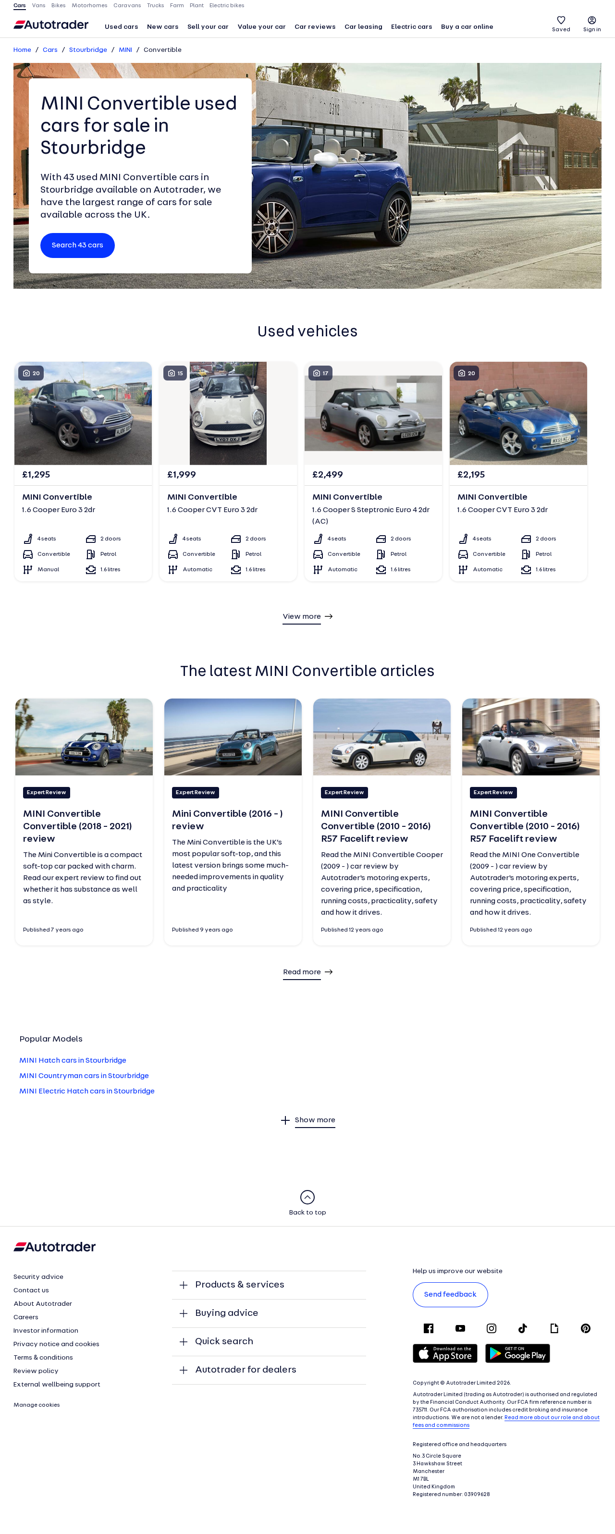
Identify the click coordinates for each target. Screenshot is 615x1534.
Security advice (38, 1277)
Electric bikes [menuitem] (227, 6)
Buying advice (226, 1313)
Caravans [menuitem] (127, 6)
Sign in (592, 30)
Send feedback (450, 1295)
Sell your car (208, 27)
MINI (125, 50)
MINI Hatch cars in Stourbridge (72, 1061)
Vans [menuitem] (39, 6)
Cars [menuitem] (19, 6)
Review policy (36, 1371)
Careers (25, 1317)
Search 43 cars (77, 245)
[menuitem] (121, 27)
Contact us (31, 1290)
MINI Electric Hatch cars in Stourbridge (87, 1091)
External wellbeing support (56, 1384)
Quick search (224, 1342)
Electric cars (411, 27)
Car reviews (315, 27)
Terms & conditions (43, 1358)
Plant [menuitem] (197, 6)
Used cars (121, 27)
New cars (163, 27)
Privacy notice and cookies (56, 1344)
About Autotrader (42, 1304)
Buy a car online (467, 27)
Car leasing (363, 27)
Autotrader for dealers (245, 1370)
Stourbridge (88, 50)
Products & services (239, 1285)
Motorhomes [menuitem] (90, 6)
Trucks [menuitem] (155, 6)
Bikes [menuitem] (58, 6)
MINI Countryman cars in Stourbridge (84, 1076)
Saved (561, 30)
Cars (50, 50)
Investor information (45, 1331)
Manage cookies (36, 1405)
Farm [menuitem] (177, 6)
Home (22, 50)
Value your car (261, 27)
